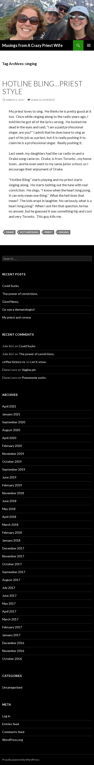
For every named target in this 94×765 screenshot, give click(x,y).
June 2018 (9, 501)
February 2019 (12, 485)
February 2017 (12, 627)
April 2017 (9, 611)
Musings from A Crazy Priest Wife (32, 45)
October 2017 (12, 564)
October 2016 (12, 659)
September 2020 (13, 422)
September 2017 (13, 572)
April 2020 (9, 438)
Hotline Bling (29, 232)
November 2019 (13, 453)
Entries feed (10, 724)
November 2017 (13, 556)
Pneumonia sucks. (34, 377)
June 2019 (9, 477)
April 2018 (9, 517)
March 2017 (10, 619)
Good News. (10, 301)
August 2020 (11, 430)
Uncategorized (12, 687)
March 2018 (10, 524)
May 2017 (9, 603)
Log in (6, 716)
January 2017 (11, 635)
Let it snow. (38, 362)
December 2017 (13, 548)
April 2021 (9, 406)
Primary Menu (89, 45)
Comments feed (13, 732)
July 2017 (8, 588)
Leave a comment (43, 99)
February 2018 (12, 532)
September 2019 (13, 469)
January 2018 (11, 540)
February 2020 (12, 446)
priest (49, 232)
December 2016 (13, 643)
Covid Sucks (10, 286)
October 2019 (12, 461)
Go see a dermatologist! (18, 309)
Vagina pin (29, 370)
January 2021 (11, 414)
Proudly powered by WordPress (20, 759)
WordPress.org (12, 740)
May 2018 (9, 509)
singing (64, 232)
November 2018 (13, 493)
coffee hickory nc (14, 362)
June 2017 (9, 595)
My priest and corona (16, 317)
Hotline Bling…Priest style (42, 87)
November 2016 (13, 651)
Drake (10, 232)
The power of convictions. (20, 294)
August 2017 (11, 580)
